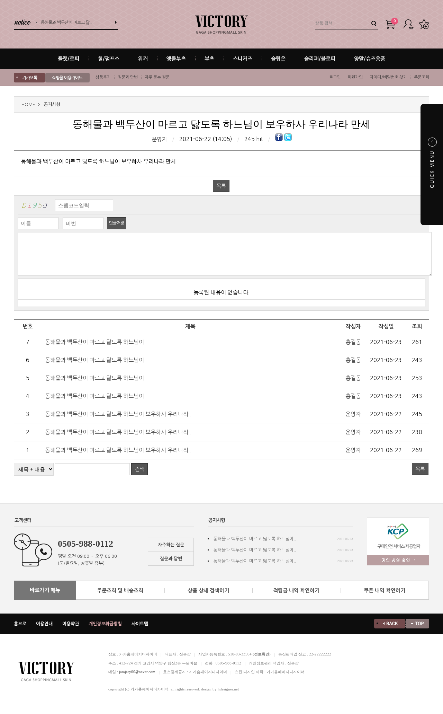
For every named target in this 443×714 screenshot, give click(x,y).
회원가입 (355, 77)
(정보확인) (262, 654)
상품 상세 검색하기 (208, 590)
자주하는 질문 (171, 545)
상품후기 (103, 77)
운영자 (159, 139)
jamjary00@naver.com (137, 672)
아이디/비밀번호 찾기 (388, 77)
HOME (28, 104)
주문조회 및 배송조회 (120, 590)
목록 (221, 185)
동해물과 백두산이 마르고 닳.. (66, 22)
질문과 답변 (128, 77)
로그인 (335, 77)
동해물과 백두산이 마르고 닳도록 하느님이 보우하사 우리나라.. (118, 414)
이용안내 (44, 624)
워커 (143, 58)
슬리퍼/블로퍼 (319, 58)
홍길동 (353, 342)
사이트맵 (140, 624)
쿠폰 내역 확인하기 (384, 590)
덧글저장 (116, 223)
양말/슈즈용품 (369, 58)
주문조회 (421, 77)
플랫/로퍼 (68, 58)
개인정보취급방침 (105, 624)
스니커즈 (242, 58)
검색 (139, 469)
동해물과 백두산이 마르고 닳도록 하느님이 (94, 342)
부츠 (209, 58)
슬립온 (278, 58)
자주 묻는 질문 (157, 77)
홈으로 (20, 624)
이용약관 (70, 624)
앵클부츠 (176, 58)
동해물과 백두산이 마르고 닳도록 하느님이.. (254, 539)
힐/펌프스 (108, 58)
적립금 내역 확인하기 (296, 590)
